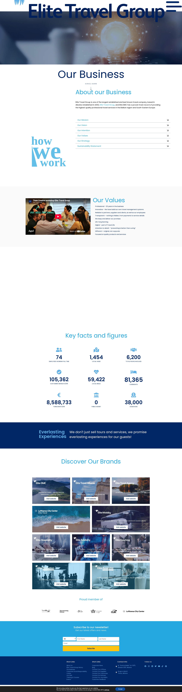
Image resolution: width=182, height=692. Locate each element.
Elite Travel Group (107, 105)
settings (106, 690)
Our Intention (83, 130)
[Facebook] (145, 666)
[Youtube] (159, 666)
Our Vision (82, 125)
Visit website (51, 499)
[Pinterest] (166, 666)
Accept (120, 689)
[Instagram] (149, 666)
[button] (123, 120)
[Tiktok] (162, 666)
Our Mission (82, 120)
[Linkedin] (152, 666)
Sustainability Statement (89, 146)
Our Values (82, 135)
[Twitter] (155, 666)
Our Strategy (83, 141)
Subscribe (91, 648)
